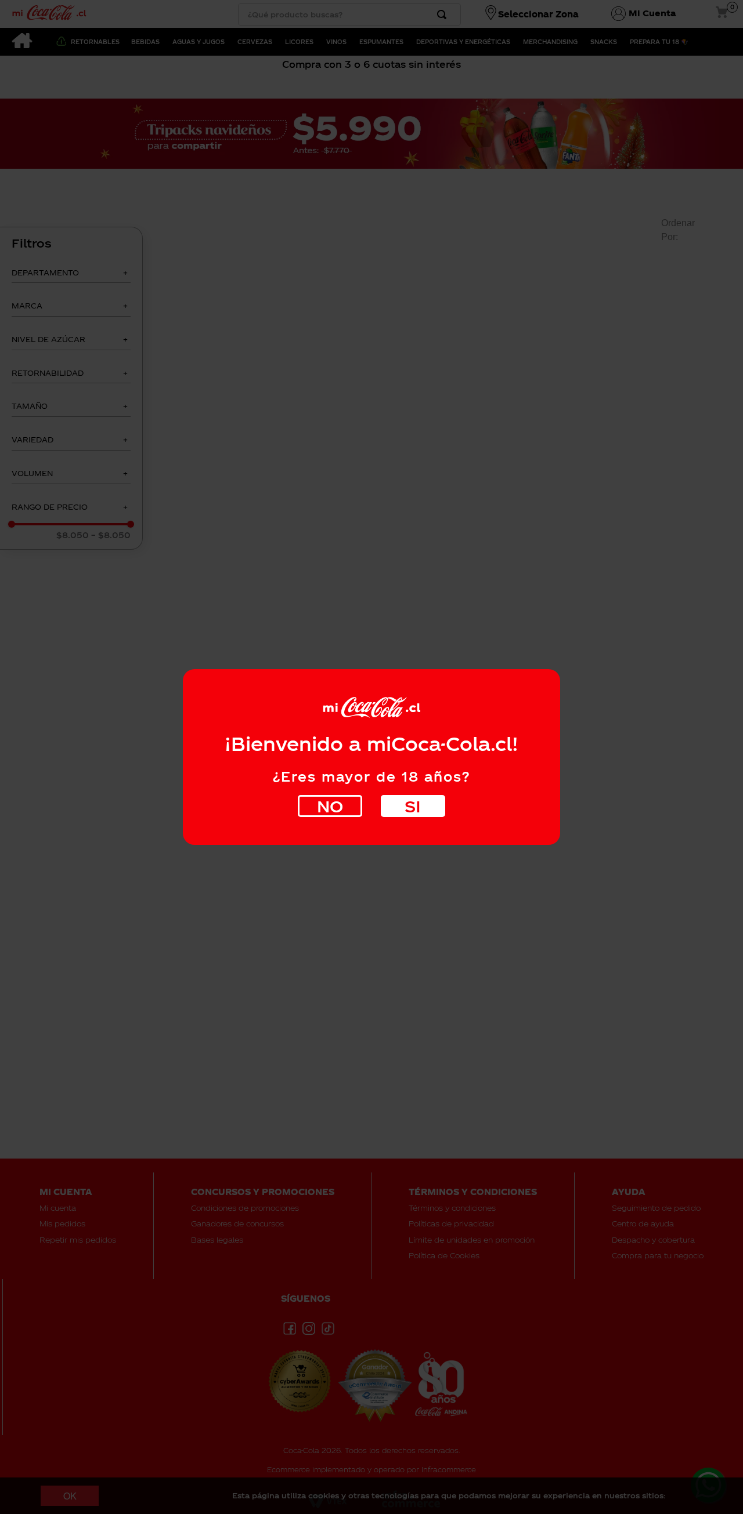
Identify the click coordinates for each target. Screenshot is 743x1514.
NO (330, 805)
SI (413, 805)
